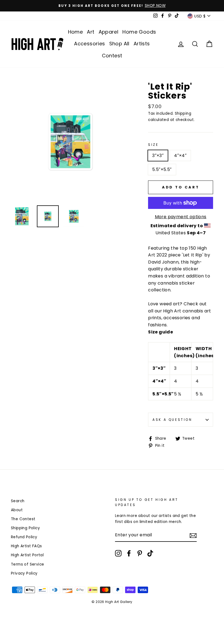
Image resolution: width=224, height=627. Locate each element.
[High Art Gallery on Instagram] (118, 553)
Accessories (89, 43)
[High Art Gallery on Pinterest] (139, 553)
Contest (112, 55)
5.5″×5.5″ (162, 169)
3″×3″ (158, 155)
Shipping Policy (25, 528)
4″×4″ (180, 155)
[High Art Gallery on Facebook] (129, 553)
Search (17, 501)
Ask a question (172, 419)
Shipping (183, 113)
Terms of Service (27, 564)
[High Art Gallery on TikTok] (150, 553)
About (17, 510)
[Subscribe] (193, 535)
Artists (142, 43)
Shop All (119, 43)
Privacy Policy (24, 573)
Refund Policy (24, 537)
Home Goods (139, 31)
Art (90, 31)
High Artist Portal (27, 555)
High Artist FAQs (26, 546)
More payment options (181, 217)
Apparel (109, 31)
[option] (112, 6)
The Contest (23, 519)
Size (153, 144)
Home (75, 31)
